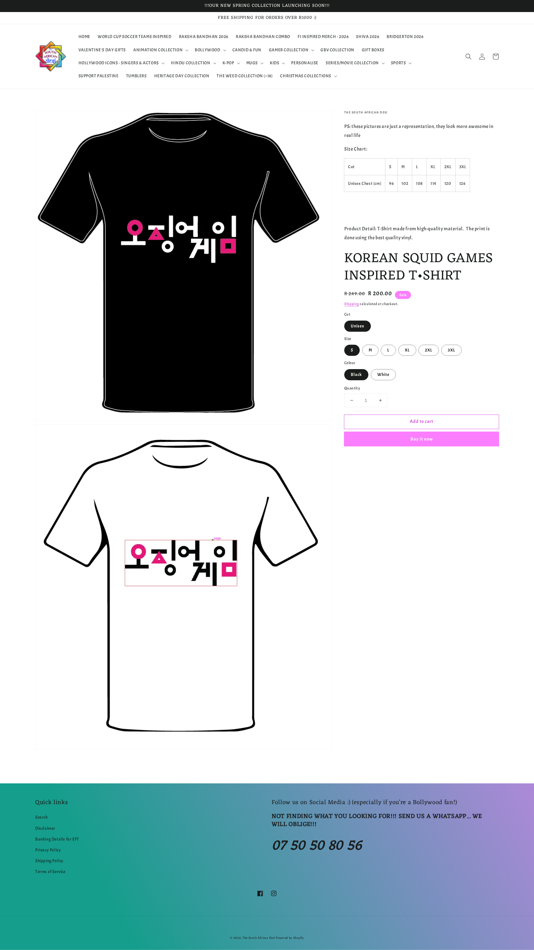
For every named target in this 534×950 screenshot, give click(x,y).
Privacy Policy (48, 850)
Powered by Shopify (290, 938)
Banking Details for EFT (57, 839)
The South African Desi (259, 938)
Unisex (357, 326)
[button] (160, 50)
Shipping (351, 303)
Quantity (352, 388)
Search (41, 817)
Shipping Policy (49, 860)
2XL (428, 350)
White (383, 374)
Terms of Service (50, 871)
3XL (451, 350)
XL (407, 350)
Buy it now (421, 439)
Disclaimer (45, 828)
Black (356, 374)
